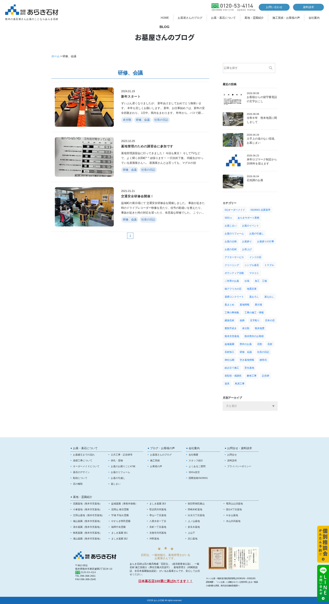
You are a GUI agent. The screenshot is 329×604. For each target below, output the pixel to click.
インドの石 (255, 257)
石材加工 (229, 352)
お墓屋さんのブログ (190, 17)
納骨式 (263, 359)
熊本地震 (259, 328)
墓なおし (269, 296)
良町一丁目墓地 (157, 527)
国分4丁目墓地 (234, 509)
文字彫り (255, 320)
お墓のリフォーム (234, 233)
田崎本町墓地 (195, 509)
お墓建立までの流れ (84, 454)
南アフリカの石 (233, 288)
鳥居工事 (240, 383)
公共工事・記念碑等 (121, 454)
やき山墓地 (232, 515)
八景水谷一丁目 (157, 521)
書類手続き (231, 328)
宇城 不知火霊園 (120, 515)
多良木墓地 (194, 527)
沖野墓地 (154, 538)
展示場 (258, 304)
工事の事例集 (232, 312)
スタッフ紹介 (196, 460)
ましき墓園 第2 (119, 538)
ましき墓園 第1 (119, 533)
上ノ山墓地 (194, 521)
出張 (247, 281)
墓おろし (254, 296)
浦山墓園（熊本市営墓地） (87, 538)
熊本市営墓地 (232, 336)
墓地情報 (244, 304)
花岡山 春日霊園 (120, 509)
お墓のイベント (250, 225)
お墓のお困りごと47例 (123, 466)
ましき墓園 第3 (157, 503)
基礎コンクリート (234, 296)
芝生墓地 (249, 367)
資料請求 (308, 7)
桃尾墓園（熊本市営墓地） (87, 533)
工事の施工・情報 (254, 312)
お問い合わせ (274, 7)
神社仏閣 (229, 359)
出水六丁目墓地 (196, 515)
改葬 (242, 320)
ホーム (55, 56)
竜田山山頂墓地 (234, 503)
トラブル (269, 265)
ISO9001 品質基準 (260, 209)
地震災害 (252, 288)
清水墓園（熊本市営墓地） (87, 527)
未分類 (245, 328)
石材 (269, 344)
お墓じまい (231, 225)
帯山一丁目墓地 (157, 515)
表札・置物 (117, 460)
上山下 (191, 533)
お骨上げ (247, 249)
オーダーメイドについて (86, 466)
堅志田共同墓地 (157, 509)
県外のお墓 (246, 344)
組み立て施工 (232, 367)
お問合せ (232, 454)
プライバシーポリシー (239, 466)
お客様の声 (156, 466)
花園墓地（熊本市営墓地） (87, 503)
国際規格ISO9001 (198, 478)
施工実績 (155, 460)
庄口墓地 (192, 538)
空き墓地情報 (247, 359)
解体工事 (252, 375)
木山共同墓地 (233, 521)
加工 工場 (261, 281)
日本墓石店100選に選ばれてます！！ (165, 581)
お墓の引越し (256, 233)
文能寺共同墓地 (157, 533)
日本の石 (270, 320)
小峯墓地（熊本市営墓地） (87, 509)
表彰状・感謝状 (233, 375)
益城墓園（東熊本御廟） (124, 503)
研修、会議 (246, 352)
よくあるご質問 (197, 466)
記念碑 (265, 375)
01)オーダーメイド (235, 209)
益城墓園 (229, 344)
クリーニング (232, 265)
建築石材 (229, 320)
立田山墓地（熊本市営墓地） (88, 515)
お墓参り (247, 241)
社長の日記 (263, 352)
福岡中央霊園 (118, 527)
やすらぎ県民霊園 (120, 521)
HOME (165, 17)
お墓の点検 (231, 241)
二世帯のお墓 (232, 281)
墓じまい (115, 484)
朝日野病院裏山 (196, 503)
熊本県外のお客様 (254, 336)
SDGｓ (228, 217)
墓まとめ (229, 304)
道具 (227, 383)
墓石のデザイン (81, 472)
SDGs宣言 (194, 472)
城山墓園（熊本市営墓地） (87, 521)
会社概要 (193, 454)
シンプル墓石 (252, 265)
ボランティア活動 (234, 273)
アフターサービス (234, 257)
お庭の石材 (231, 249)
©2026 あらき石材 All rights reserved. (164, 600)
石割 (259, 344)
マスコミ (254, 273)
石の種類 (78, 484)
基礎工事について (82, 460)
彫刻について (80, 478)
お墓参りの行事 (265, 241)
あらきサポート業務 (248, 217)
